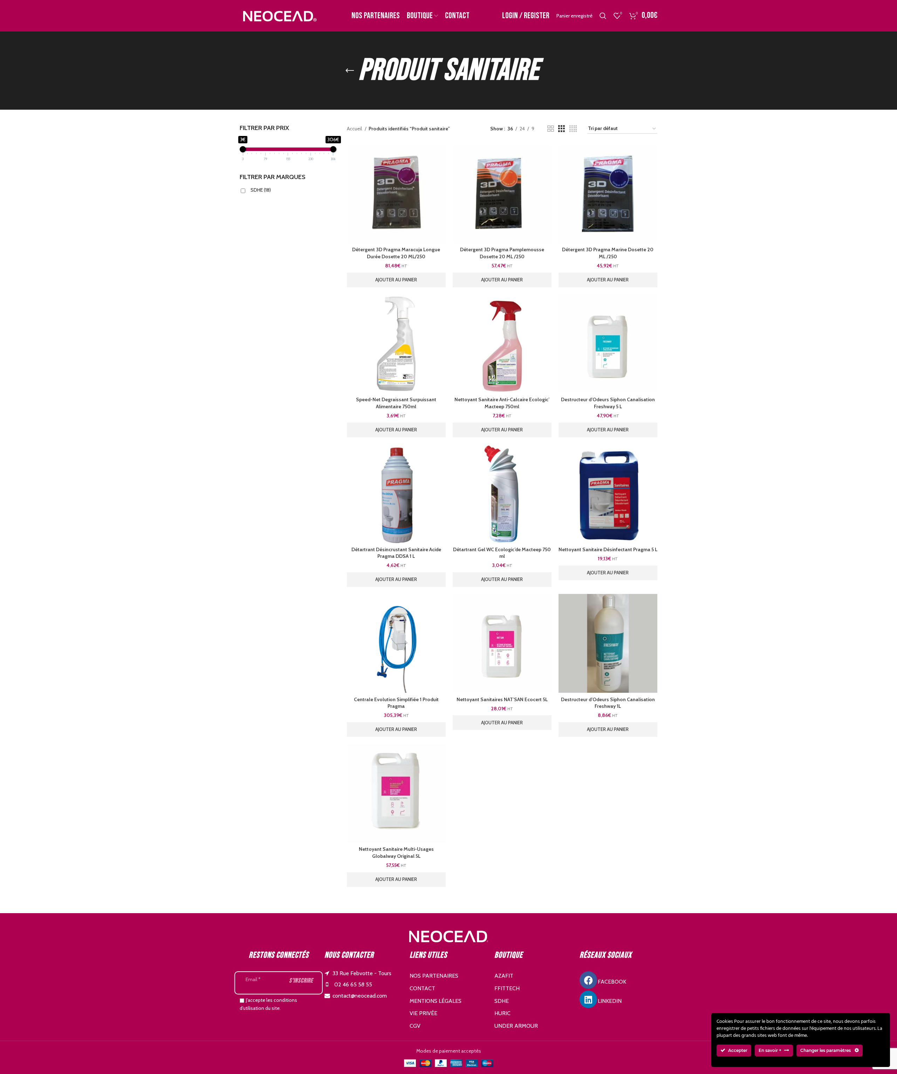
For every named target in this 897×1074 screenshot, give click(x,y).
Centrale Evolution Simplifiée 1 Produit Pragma (396, 703)
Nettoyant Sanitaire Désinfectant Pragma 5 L (608, 549)
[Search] (603, 16)
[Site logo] (279, 15)
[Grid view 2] (550, 128)
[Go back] (349, 71)
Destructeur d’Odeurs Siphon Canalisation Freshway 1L (608, 703)
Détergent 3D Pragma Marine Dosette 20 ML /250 (607, 253)
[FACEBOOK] (588, 980)
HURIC (502, 1013)
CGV (415, 1025)
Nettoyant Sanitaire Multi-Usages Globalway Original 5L (396, 852)
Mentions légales (435, 1001)
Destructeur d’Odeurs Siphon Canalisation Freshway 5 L (608, 403)
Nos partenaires (434, 975)
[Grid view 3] (561, 128)
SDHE (261, 190)
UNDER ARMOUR (516, 1025)
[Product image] (608, 343)
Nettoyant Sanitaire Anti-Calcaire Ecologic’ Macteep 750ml (501, 403)
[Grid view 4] (573, 128)
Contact (422, 988)
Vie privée (423, 1013)
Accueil (355, 128)
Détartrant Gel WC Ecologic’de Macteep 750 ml (502, 553)
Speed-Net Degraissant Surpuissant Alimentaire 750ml (396, 403)
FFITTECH (507, 988)
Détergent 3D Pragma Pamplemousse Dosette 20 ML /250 (502, 253)
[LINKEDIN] (588, 999)
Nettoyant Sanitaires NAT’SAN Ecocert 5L (502, 699)
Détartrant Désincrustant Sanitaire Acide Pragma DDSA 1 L (396, 553)
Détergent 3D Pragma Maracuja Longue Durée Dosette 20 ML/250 (396, 253)
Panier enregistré (574, 16)
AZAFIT (503, 975)
